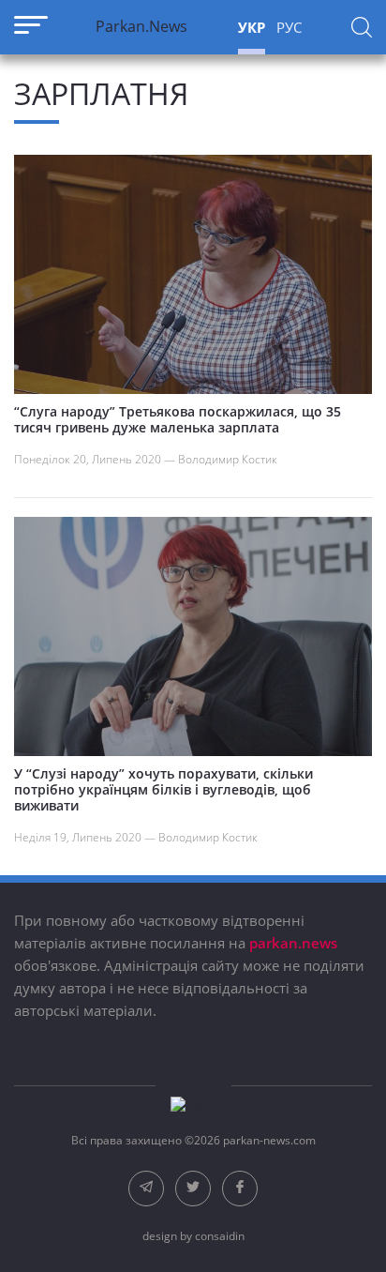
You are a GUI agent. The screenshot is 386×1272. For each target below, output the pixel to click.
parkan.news (293, 942)
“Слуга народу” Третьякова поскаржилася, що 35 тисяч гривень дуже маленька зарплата (177, 419)
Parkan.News (141, 26)
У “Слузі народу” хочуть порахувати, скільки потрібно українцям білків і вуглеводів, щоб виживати (163, 789)
